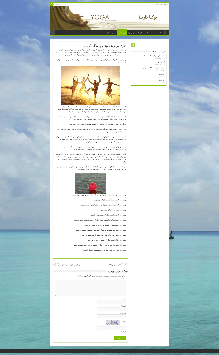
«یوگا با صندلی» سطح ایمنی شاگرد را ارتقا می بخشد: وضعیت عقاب (69, 264)
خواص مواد (131, 33)
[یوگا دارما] (109, 18)
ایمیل (123, 306)
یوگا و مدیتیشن (111, 33)
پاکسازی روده (161, 62)
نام (124, 299)
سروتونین (162, 74)
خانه (165, 32)
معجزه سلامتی (150, 33)
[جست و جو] (51, 4)
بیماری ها (140, 33)
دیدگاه (123, 279)
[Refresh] (124, 322)
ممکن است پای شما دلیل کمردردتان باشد (152, 68)
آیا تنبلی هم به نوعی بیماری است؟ (154, 56)
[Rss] (65, 4)
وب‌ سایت (123, 313)
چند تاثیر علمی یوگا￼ (116, 264)
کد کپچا (123, 332)
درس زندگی (122, 33)
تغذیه (159, 33)
